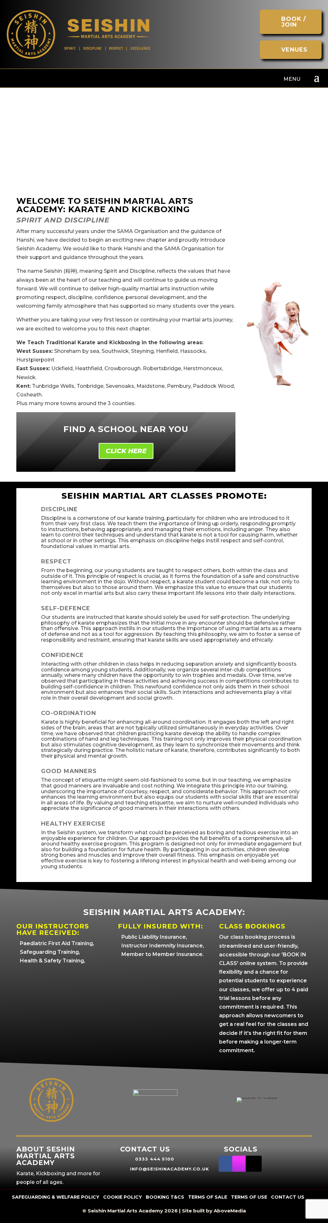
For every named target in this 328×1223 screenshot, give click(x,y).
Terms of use (249, 1197)
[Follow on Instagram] (240, 1164)
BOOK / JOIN (293, 21)
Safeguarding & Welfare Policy (55, 1197)
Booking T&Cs (165, 1197)
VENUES (294, 49)
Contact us (287, 1197)
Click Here (126, 451)
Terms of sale (207, 1197)
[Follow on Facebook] (227, 1164)
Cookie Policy (122, 1197)
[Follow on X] (254, 1164)
